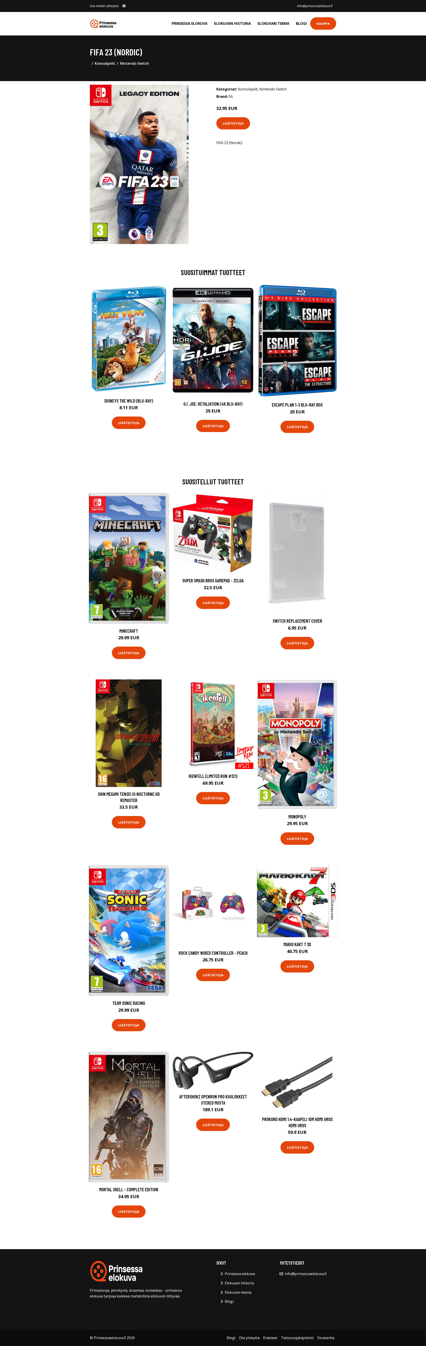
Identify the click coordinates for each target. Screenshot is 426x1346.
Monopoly (297, 816)
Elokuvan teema (273, 23)
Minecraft (128, 631)
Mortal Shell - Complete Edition (128, 1189)
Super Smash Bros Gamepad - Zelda (213, 580)
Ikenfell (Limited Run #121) (213, 776)
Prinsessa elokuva (189, 23)
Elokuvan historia (232, 23)
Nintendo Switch (134, 63)
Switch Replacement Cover (297, 621)
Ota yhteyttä (249, 1337)
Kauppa (323, 23)
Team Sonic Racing (128, 1003)
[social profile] (124, 6)
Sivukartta (325, 1337)
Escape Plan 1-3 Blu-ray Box (297, 404)
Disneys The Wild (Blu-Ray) (129, 400)
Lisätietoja (233, 123)
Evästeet (270, 1337)
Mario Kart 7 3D (297, 944)
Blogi (301, 23)
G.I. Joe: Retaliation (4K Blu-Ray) (213, 404)
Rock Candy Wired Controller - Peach (213, 953)
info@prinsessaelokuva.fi (315, 6)
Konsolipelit (105, 63)
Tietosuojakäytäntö (297, 1337)
